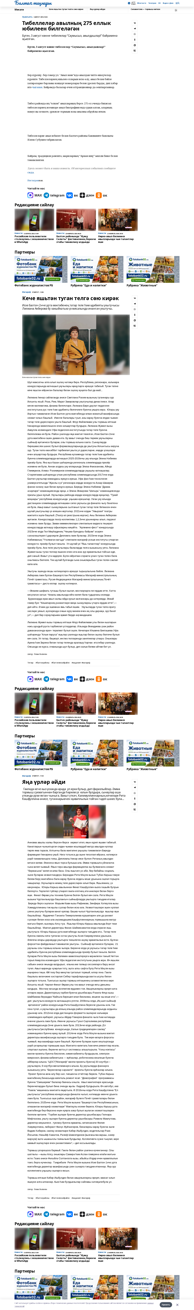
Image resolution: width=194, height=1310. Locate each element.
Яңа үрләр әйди (97, 9)
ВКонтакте (141, 3)
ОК (159, 3)
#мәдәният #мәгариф (81, 663)
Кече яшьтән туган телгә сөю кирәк (66, 9)
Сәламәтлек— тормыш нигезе (145, 9)
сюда (30, 172)
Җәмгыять (27, 17)
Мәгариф (26, 292)
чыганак (37, 87)
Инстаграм (33, 180)
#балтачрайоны (42, 663)
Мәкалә (19, 9)
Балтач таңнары (33, 3)
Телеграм (152, 3)
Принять (166, 1304)
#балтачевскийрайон (60, 663)
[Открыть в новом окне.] (34, 195)
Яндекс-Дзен (168, 3)
